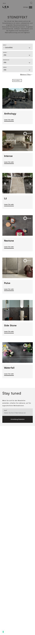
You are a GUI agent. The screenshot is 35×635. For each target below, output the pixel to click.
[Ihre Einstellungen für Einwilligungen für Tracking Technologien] (3, 632)
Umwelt (5, 52)
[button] (17, 80)
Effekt (4, 45)
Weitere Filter (25, 75)
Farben (5, 67)
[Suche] (31, 3)
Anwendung (6, 59)
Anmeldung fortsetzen (17, 419)
